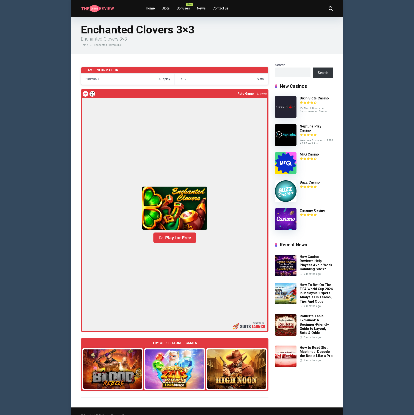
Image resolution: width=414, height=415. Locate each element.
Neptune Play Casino (310, 128)
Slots (166, 8)
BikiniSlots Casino (314, 98)
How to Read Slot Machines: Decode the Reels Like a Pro (316, 352)
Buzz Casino (310, 182)
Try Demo (113, 369)
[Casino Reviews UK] (97, 7)
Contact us (221, 8)
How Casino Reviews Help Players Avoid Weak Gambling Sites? (316, 263)
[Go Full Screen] (92, 94)
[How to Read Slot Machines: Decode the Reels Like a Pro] (285, 366)
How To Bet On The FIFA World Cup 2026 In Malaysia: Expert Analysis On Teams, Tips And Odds (316, 293)
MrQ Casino (309, 154)
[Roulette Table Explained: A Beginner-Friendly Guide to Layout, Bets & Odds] (285, 334)
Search (280, 65)
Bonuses (183, 8)
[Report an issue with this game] (85, 94)
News (201, 8)
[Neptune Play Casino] (285, 145)
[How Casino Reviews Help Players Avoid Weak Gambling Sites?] (285, 275)
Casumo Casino (312, 210)
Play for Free (178, 237)
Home (150, 8)
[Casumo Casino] (285, 229)
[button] (174, 208)
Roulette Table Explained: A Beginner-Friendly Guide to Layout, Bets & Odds (314, 324)
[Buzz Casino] (285, 201)
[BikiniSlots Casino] (285, 117)
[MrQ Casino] (285, 173)
